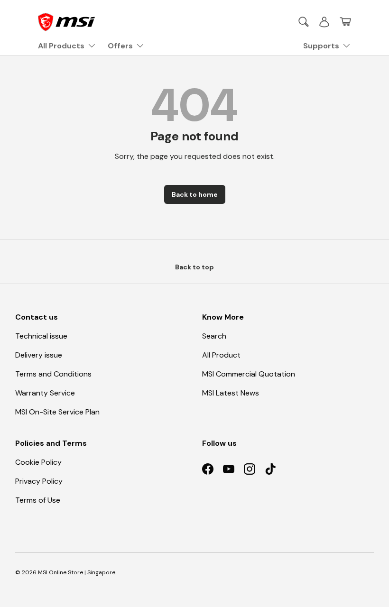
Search (214, 336)
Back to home (195, 194)
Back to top (194, 267)
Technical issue (41, 336)
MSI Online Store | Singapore (76, 572)
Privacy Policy (39, 481)
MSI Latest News (230, 393)
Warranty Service (45, 393)
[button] (345, 21)
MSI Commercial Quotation (248, 374)
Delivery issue (38, 355)
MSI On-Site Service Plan (57, 412)
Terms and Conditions (53, 374)
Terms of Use (37, 500)
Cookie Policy (38, 462)
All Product (221, 355)
